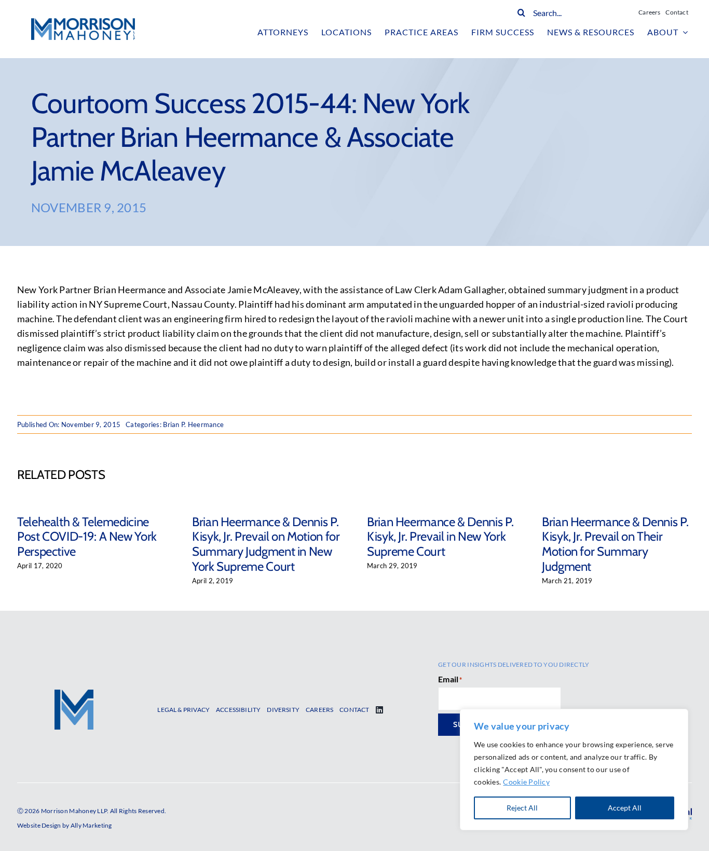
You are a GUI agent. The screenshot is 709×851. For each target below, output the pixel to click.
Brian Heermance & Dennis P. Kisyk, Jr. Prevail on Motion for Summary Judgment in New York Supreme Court (265, 544)
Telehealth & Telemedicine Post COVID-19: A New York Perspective (87, 536)
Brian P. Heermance (193, 424)
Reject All (522, 807)
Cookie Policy (526, 781)
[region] (574, 769)
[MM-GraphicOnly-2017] (73, 694)
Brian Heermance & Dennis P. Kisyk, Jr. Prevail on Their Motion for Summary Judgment (615, 544)
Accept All (625, 807)
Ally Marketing (91, 825)
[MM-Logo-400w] (83, 23)
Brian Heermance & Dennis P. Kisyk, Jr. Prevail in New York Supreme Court (440, 536)
